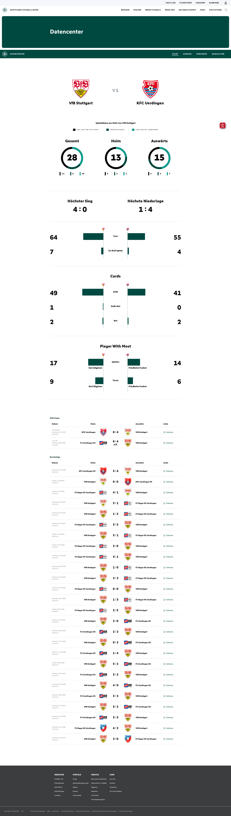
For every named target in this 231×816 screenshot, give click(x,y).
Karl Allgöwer (95, 368)
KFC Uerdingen (89, 432)
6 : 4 (115, 443)
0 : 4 (115, 432)
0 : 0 (115, 481)
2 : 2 (115, 578)
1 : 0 (115, 567)
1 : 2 (115, 514)
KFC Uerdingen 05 (87, 471)
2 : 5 (115, 610)
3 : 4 (115, 471)
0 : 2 (115, 642)
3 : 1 (115, 503)
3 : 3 (115, 524)
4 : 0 (115, 685)
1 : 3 (115, 599)
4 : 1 (115, 492)
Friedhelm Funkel (138, 368)
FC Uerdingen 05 (88, 443)
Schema (169, 432)
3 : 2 (115, 674)
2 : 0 (115, 546)
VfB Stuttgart (141, 432)
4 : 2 (115, 728)
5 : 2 (115, 664)
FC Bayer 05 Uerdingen (85, 493)
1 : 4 (115, 653)
